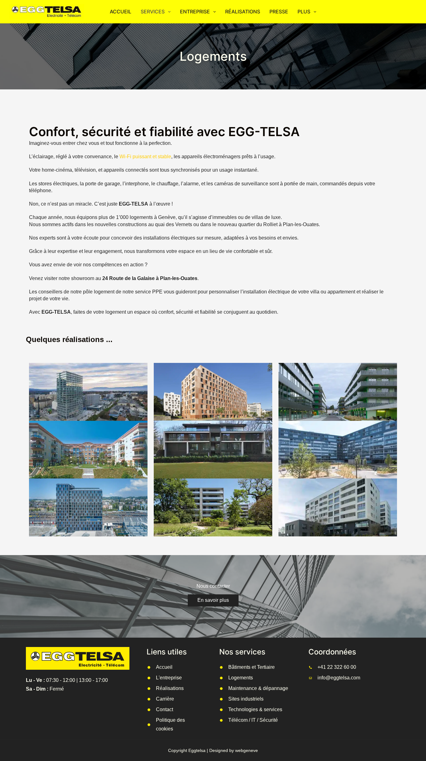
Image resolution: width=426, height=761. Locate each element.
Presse (278, 11)
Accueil (120, 11)
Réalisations (242, 11)
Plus (304, 11)
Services (153, 11)
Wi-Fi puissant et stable (145, 156)
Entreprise (195, 11)
